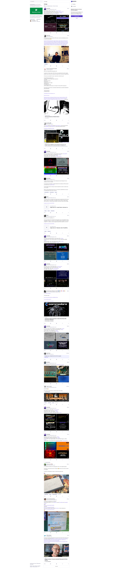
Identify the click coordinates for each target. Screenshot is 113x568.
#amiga (49, 42)
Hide (67, 15)
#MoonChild (64, 44)
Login (77, 18)
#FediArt (48, 44)
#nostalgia (66, 42)
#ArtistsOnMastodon (58, 44)
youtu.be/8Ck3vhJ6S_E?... (48, 299)
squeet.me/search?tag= (53, 540)
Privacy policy (31, 564)
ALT (55, 22)
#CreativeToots (52, 44)
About (35, 563)
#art (56, 43)
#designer (51, 43)
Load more (56, 566)
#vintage (63, 42)
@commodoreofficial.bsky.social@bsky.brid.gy (51, 297)
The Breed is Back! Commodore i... (49, 301)
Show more (46, 357)
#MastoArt (45, 44)
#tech (57, 42)
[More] (68, 32)
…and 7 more (56, 402)
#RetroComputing (46, 41)
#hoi (61, 44)
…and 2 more (59, 494)
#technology (60, 42)
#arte (60, 43)
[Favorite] (56, 32)
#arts (61, 43)
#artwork (54, 43)
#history (66, 41)
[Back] (44, 1)
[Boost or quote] (50, 32)
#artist (58, 43)
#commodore (46, 42)
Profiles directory (38, 563)
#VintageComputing (60, 41)
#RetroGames (51, 41)
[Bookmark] (62, 32)
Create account (77, 16)
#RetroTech (55, 41)
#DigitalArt (48, 43)
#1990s (55, 42)
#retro (64, 41)
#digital (45, 43)
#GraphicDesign (65, 43)
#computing (52, 42)
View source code (35, 566)
